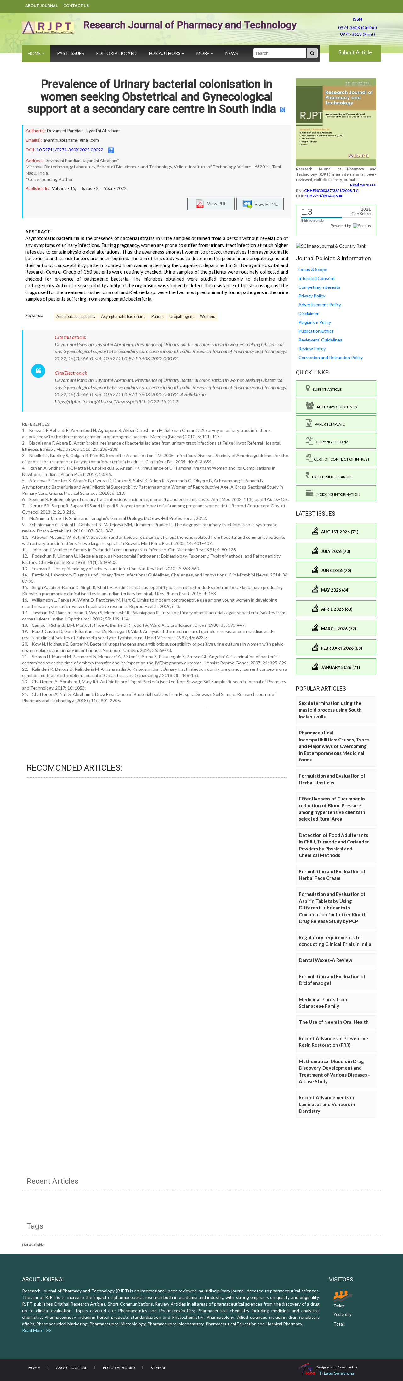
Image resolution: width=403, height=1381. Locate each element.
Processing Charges (330, 476)
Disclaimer (308, 313)
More (203, 53)
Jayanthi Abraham (102, 130)
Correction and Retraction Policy (330, 357)
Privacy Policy (311, 295)
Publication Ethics (316, 331)
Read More (34, 1330)
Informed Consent (316, 278)
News (231, 53)
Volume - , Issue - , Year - (89, 188)
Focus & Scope (312, 269)
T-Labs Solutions (336, 1373)
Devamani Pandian (65, 130)
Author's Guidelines (335, 407)
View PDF (215, 203)
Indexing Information (336, 494)
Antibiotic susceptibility (75, 316)
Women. (207, 316)
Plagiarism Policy (314, 322)
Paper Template (328, 424)
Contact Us (76, 5)
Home (35, 53)
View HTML (265, 204)
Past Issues (70, 53)
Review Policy (312, 348)
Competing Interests (319, 287)
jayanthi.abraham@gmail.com (71, 140)
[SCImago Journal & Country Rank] (331, 245)
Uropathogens (181, 316)
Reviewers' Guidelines (320, 339)
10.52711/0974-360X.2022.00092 (70, 149)
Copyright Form (331, 441)
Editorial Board (116, 53)
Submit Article (355, 52)
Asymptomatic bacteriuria (123, 316)
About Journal (41, 5)
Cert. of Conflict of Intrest (341, 459)
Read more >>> (363, 185)
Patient (157, 316)
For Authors (165, 53)
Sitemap (158, 1367)
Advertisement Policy (319, 304)
